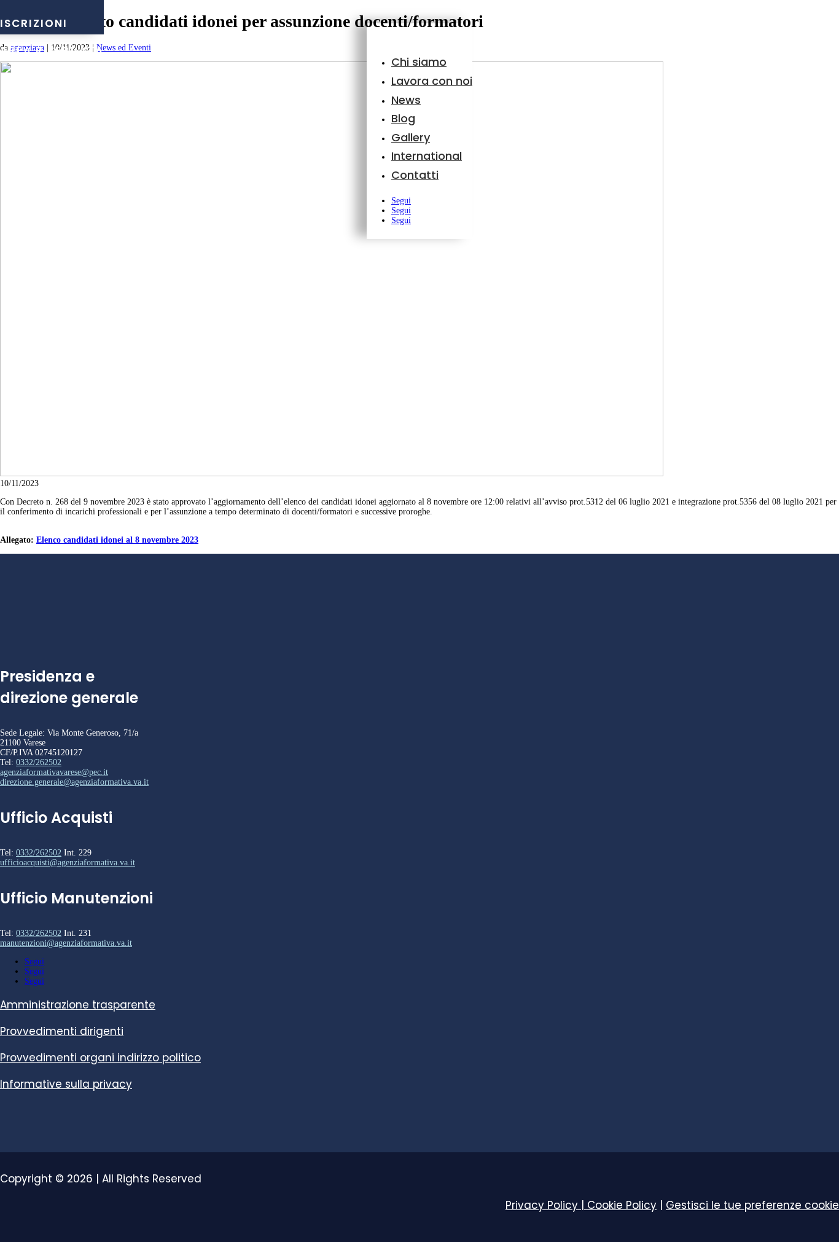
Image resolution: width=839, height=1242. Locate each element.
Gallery (410, 137)
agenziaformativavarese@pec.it (54, 772)
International (426, 155)
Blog (403, 118)
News (406, 100)
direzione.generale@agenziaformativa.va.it (74, 782)
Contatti (415, 175)
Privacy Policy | (546, 1205)
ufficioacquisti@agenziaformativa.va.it (67, 862)
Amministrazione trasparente (77, 1004)
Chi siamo (419, 61)
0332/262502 (38, 762)
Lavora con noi (431, 80)
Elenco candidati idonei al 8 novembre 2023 (117, 539)
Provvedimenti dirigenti (61, 1031)
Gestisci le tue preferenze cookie (752, 1205)
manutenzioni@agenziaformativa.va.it (66, 943)
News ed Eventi (123, 47)
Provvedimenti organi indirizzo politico (100, 1057)
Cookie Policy (622, 1205)
